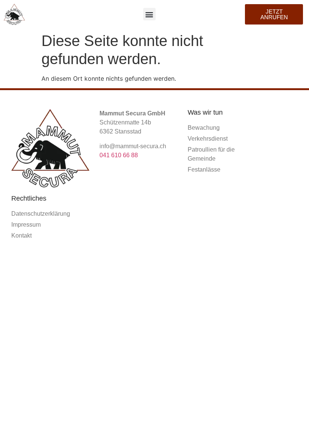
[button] (149, 14)
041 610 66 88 (118, 155)
